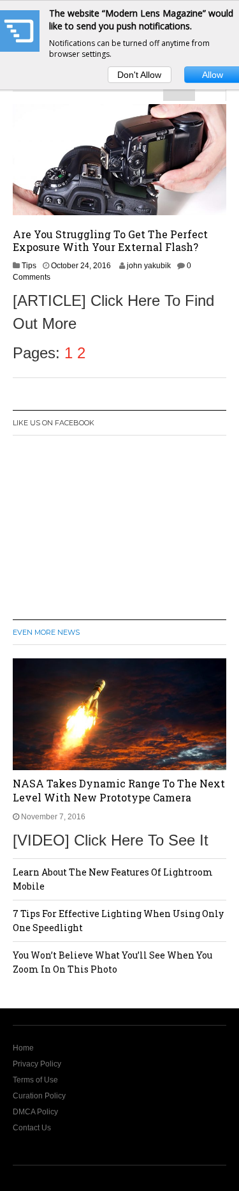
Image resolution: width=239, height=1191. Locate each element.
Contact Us (32, 1127)
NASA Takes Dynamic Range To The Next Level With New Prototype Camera (119, 790)
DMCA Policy (35, 1111)
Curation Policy (39, 1095)
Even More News (46, 632)
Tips (29, 265)
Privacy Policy (37, 1063)
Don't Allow (139, 75)
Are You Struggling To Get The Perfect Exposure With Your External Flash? (110, 240)
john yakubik (149, 265)
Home (23, 1047)
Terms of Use (35, 1079)
